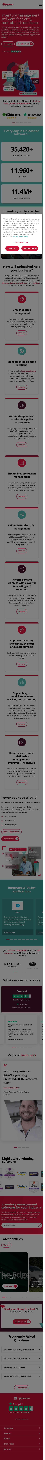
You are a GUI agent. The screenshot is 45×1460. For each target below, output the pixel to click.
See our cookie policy (20, 236)
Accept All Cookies (29, 248)
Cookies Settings (21, 242)
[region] (21, 234)
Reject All (12, 248)
